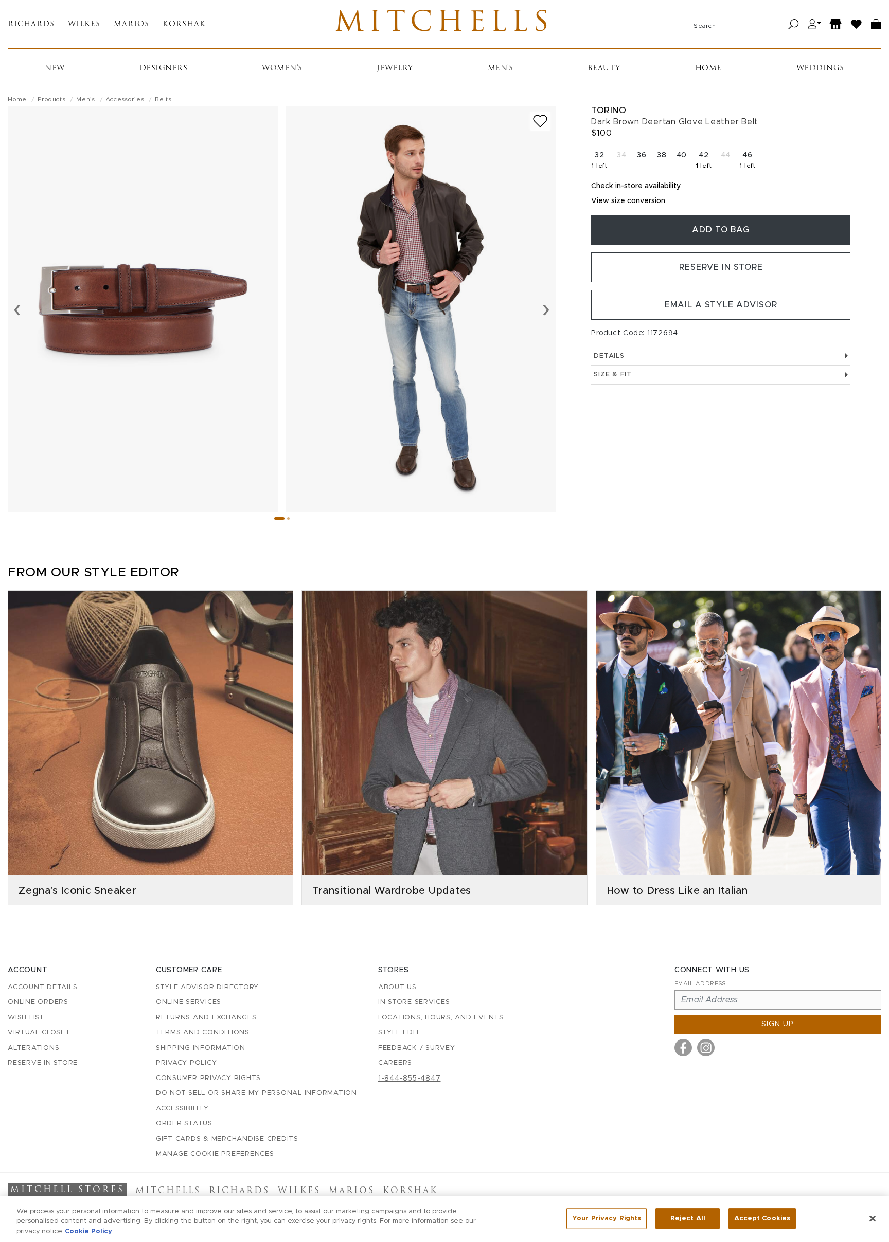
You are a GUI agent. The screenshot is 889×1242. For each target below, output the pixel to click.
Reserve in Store (721, 267)
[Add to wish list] (540, 121)
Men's (500, 68)
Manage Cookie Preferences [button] (215, 1153)
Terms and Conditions (203, 1032)
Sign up (777, 1024)
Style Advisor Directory (207, 987)
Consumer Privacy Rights (208, 1078)
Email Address (700, 984)
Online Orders (38, 1002)
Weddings (820, 68)
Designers (163, 68)
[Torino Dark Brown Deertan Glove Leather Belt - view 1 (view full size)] (143, 309)
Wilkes (84, 24)
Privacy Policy (186, 1063)
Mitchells (444, 24)
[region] (444, 1219)
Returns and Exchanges (206, 1017)
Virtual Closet (39, 1032)
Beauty (604, 68)
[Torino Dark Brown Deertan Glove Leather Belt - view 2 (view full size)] (421, 309)
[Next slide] (546, 309)
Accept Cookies (762, 1218)
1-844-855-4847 (409, 1078)
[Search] (793, 24)
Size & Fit (613, 374)
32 (600, 162)
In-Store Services (414, 1002)
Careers (395, 1063)
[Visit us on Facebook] (683, 1047)
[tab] (279, 518)
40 (682, 155)
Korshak (184, 24)
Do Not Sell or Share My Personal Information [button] (256, 1093)
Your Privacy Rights (606, 1218)
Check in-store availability (636, 186)
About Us (397, 987)
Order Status (184, 1123)
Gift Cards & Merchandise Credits (227, 1139)
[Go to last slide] (17, 309)
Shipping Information (200, 1048)
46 (748, 162)
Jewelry (395, 68)
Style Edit (399, 1032)
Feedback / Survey (416, 1048)
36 (641, 155)
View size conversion (628, 201)
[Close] (872, 1218)
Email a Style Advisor (721, 305)
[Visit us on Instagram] (706, 1047)
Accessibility (182, 1108)
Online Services (188, 1002)
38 (661, 155)
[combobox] (737, 24)
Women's (282, 68)
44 (726, 155)
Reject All (687, 1218)
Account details (42, 987)
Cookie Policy (88, 1231)
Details (609, 356)
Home (708, 68)
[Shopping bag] (876, 24)
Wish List (26, 1017)
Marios (131, 24)
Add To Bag (721, 230)
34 (621, 155)
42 (705, 162)
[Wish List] (856, 24)
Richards (31, 24)
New (55, 68)
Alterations (33, 1048)
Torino (608, 110)
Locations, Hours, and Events (441, 1017)
